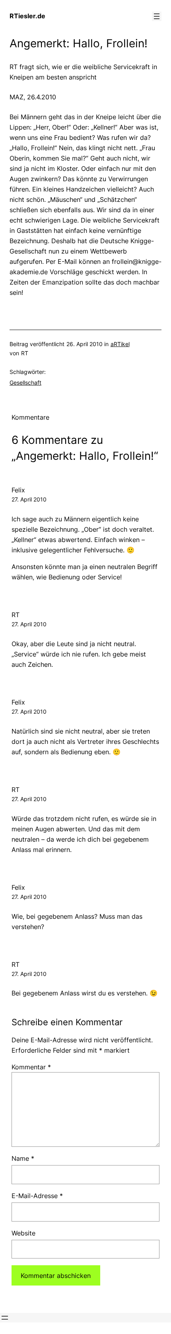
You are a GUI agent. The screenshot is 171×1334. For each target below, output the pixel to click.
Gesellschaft (25, 382)
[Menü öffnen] (156, 16)
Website (23, 1233)
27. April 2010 (29, 499)
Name (23, 1158)
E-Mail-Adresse (37, 1196)
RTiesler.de (27, 16)
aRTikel (120, 344)
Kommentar (31, 1067)
